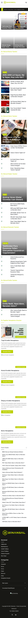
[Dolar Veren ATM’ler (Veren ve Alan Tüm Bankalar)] (5, 148)
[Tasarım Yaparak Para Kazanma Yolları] (1, 270)
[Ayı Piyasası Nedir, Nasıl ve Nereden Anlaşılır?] (5, 103)
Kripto (2, 571)
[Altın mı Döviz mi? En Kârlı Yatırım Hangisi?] (1, 164)
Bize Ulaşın (3, 555)
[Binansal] (10, 2)
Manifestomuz (4, 546)
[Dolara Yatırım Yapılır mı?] (5, 154)
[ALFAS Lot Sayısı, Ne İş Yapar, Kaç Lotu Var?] (5, 83)
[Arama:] (26, 3)
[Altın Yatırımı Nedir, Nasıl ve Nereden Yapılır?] (1, 310)
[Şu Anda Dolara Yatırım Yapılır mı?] (1, 159)
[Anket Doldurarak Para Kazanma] (20, 20)
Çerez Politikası (5, 551)
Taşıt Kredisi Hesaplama (10, 340)
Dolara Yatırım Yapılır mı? (17, 152)
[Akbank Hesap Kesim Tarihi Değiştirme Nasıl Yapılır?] (7, 39)
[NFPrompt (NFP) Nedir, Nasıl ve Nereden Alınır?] (1, 208)
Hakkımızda (3, 544)
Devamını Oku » (7, 351)
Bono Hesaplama (7, 431)
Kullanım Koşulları (5, 553)
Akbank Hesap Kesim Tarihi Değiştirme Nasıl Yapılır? (16, 9)
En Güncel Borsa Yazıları (9, 51)
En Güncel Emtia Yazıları (9, 280)
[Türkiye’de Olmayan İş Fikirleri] (1, 274)
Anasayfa (3, 564)
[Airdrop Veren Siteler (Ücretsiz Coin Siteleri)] (20, 39)
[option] (14, 29)
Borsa (2, 566)
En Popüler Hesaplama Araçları (11, 320)
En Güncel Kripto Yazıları (9, 174)
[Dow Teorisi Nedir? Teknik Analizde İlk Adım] (5, 110)
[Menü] (2, 3)
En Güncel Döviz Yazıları (9, 116)
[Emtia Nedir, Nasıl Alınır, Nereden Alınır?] (14, 296)
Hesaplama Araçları (5, 578)
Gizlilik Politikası (5, 549)
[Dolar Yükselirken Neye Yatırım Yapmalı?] (1, 168)
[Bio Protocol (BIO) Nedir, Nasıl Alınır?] (1, 204)
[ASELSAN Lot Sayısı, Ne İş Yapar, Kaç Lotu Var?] (14, 67)
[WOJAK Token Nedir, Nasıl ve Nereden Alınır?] (1, 217)
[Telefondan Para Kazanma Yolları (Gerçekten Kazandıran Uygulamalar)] (7, 20)
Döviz (2, 568)
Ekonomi (3, 573)
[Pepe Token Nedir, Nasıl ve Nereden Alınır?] (1, 221)
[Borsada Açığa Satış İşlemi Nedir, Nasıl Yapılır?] (5, 90)
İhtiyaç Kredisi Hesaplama (10, 401)
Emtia (2, 575)
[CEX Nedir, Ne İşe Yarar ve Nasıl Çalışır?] (1, 212)
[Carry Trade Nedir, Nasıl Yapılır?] (1, 266)
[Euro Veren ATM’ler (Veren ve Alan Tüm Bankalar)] (14, 132)
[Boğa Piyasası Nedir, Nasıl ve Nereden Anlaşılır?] (5, 97)
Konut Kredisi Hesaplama (10, 370)
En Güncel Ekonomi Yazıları (10, 227)
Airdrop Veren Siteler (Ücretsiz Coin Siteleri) (19, 46)
